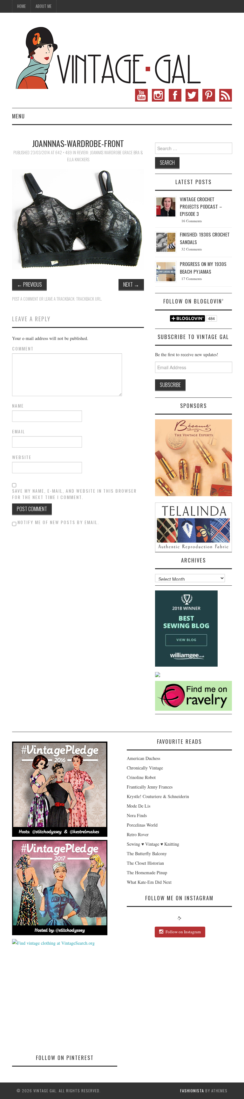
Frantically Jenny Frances (150, 787)
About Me (43, 6)
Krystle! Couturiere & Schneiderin (158, 796)
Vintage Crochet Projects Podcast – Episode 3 (201, 206)
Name (18, 406)
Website (21, 457)
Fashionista (192, 1091)
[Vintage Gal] (107, 56)
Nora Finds (137, 815)
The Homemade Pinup (147, 872)
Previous (29, 284)
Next (131, 284)
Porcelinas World (142, 825)
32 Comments (191, 249)
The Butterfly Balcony (147, 853)
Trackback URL (88, 299)
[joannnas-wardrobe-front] (78, 219)
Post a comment (25, 299)
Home (21, 6)
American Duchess (143, 758)
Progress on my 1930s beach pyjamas (203, 267)
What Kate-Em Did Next (149, 882)
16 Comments (191, 220)
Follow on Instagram (183, 932)
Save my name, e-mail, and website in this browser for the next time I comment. (74, 494)
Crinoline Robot (141, 777)
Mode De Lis (138, 806)
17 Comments (191, 278)
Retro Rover (138, 834)
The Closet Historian (145, 863)
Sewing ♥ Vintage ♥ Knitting (153, 844)
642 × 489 (63, 153)
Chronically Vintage (145, 768)
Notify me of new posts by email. (58, 522)
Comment (23, 348)
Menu (18, 116)
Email (18, 431)
